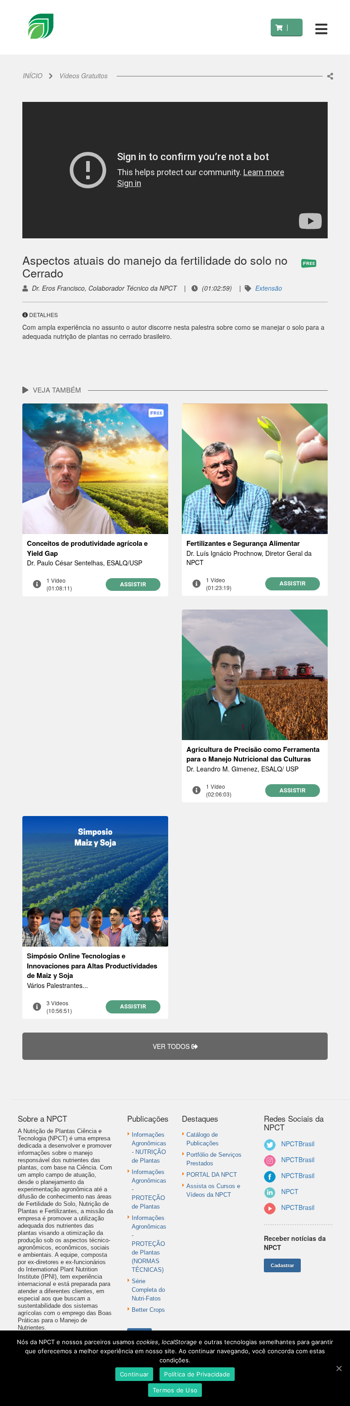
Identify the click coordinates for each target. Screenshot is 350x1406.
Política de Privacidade (197, 1374)
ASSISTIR (133, 584)
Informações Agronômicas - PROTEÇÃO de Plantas (149, 1189)
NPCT (290, 1191)
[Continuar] (338, 1368)
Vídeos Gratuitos (83, 75)
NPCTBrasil (297, 1143)
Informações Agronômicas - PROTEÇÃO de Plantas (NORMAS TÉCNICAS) (149, 1244)
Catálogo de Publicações (202, 1139)
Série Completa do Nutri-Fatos (148, 1290)
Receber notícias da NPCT (295, 1243)
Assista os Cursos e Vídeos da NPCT (213, 1190)
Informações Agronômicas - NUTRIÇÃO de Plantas (149, 1147)
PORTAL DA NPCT (211, 1174)
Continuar (134, 1374)
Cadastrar (282, 1265)
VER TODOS (172, 1046)
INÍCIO (32, 75)
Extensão (268, 287)
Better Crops (148, 1309)
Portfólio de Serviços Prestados (214, 1159)
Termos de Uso (175, 1390)
